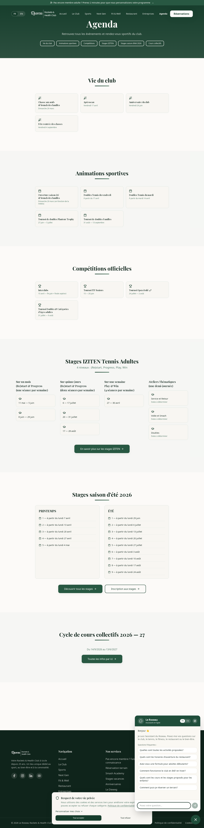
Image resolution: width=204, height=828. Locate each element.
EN (21, 13)
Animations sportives (67, 43)
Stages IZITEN (108, 43)
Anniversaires (113, 784)
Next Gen (101, 13)
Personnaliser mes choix (68, 811)
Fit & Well (116, 13)
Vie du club (47, 43)
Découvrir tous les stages (78, 589)
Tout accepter (78, 818)
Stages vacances (115, 778)
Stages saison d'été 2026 (131, 43)
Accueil (63, 13)
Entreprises (148, 13)
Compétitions (89, 43)
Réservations (181, 13)
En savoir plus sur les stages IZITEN (100, 449)
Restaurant (131, 13)
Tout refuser (126, 818)
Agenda (163, 13)
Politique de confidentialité (121, 805)
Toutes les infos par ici (100, 659)
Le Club (75, 13)
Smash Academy (115, 773)
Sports (88, 13)
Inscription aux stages (123, 589)
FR (15, 13)
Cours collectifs (155, 43)
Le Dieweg (111, 789)
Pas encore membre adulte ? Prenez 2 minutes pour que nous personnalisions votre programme (103, 2)
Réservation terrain (116, 768)
